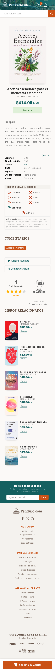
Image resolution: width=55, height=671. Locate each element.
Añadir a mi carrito (30, 664)
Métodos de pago (27, 601)
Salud (26, 164)
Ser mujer (25, 322)
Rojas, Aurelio (26, 352)
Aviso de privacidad (27, 557)
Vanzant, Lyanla (27, 449)
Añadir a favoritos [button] (20, 260)
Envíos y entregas (27, 605)
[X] (27, 518)
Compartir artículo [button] (19, 268)
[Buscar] (51, 13)
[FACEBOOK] (23, 518)
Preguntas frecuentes (27, 609)
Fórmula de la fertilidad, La (33, 372)
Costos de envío (27, 597)
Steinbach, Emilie (27, 399)
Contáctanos (27, 539)
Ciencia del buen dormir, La (33, 422)
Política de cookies (27, 570)
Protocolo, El (26, 397)
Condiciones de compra (27, 574)
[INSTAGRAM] (32, 518)
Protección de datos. (27, 566)
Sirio (26, 157)
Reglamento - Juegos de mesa (27, 578)
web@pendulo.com (27, 535)
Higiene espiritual (28, 447)
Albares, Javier (26, 424)
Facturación (27, 618)
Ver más (47, 156)
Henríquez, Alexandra (29, 324)
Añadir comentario (15, 248)
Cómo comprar (27, 593)
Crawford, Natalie (28, 374)
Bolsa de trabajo (27, 543)
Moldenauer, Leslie (27, 96)
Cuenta (27, 613)
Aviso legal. (27, 561)
